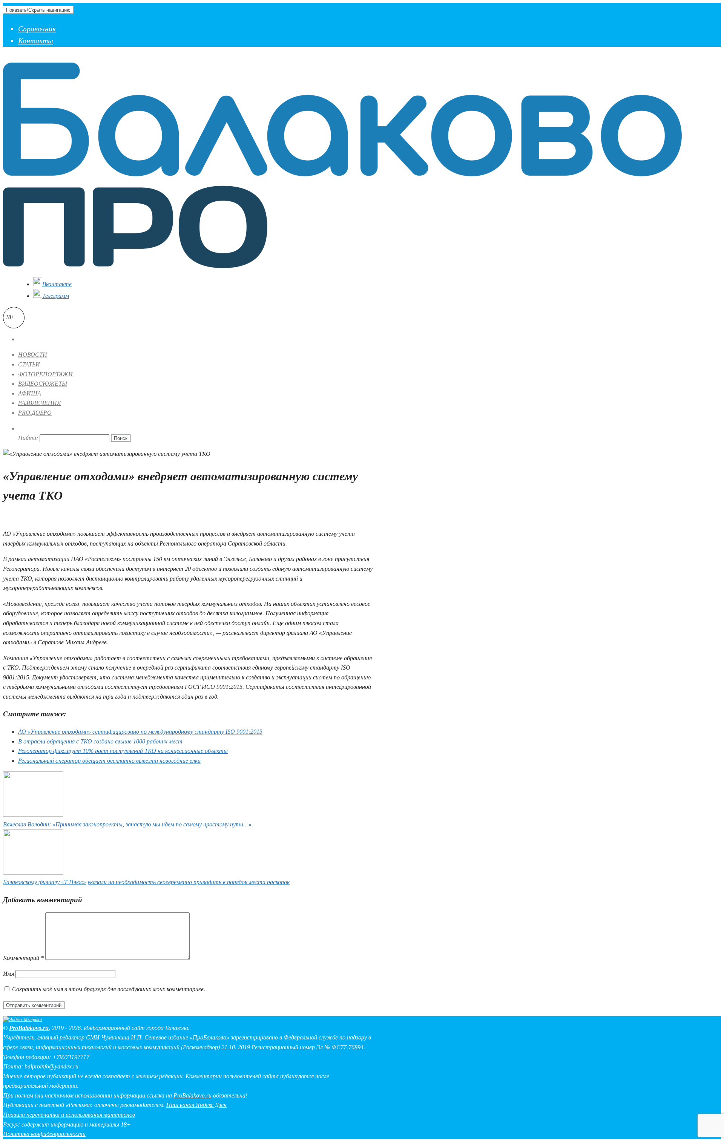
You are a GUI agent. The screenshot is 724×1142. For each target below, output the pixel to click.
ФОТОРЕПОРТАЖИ (45, 374)
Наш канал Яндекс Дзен (196, 1105)
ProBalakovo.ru (29, 1028)
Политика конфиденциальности (44, 1134)
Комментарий (23, 958)
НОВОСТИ (32, 354)
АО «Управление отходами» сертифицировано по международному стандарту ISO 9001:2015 (140, 731)
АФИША (29, 393)
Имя (8, 973)
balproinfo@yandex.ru (51, 1066)
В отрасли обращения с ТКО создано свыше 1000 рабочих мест (100, 741)
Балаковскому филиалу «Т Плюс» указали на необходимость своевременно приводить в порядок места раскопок (146, 882)
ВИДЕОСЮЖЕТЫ (42, 383)
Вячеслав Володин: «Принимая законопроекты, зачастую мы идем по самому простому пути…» (127, 824)
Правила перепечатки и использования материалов (69, 1114)
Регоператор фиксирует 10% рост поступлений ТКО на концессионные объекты (123, 751)
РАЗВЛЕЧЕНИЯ (39, 403)
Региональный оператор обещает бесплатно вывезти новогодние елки (109, 760)
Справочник (37, 29)
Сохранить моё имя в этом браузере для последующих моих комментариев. (108, 989)
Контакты (35, 41)
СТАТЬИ (29, 364)
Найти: (28, 438)
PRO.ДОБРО (35, 412)
